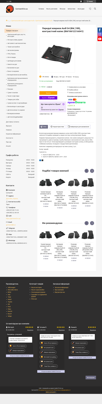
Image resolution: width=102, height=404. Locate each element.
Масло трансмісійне (37, 290)
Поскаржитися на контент (46, 390)
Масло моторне (36, 287)
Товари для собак (13, 99)
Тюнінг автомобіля (13, 47)
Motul (9, 299)
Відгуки (9, 126)
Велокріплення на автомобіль (17, 75)
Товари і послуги (12, 30)
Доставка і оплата (12, 122)
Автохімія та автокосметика (16, 43)
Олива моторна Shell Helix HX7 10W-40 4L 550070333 (82, 336)
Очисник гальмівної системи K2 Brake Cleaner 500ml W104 (18, 339)
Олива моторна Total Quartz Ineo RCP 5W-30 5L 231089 (50, 336)
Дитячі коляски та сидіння (16, 110)
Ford (9, 306)
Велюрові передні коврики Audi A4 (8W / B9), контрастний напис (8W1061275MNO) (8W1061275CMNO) (59, 198)
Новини (9, 130)
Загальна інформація (61, 287)
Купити (48, 93)
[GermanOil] (10, 9)
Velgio (10, 316)
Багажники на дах (13, 68)
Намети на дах (12, 64)
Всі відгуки (90, 377)
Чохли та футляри (13, 96)
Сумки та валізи (12, 92)
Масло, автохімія (51, 9)
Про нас (8, 142)
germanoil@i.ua (11, 225)
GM (9, 304)
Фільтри (62, 9)
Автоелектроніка (13, 50)
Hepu (9, 309)
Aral (9, 294)
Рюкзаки (10, 89)
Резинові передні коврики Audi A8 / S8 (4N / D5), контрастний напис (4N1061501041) (73, 197)
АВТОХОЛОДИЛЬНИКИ (15, 117)
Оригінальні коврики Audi (43, 20)
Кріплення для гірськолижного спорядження (17, 79)
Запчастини (71, 9)
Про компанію (59, 290)
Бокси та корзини (13, 71)
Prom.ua (60, 388)
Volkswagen (11, 287)
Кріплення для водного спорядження (15, 84)
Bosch (10, 314)
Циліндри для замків (14, 61)
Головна (41, 9)
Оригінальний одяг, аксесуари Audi (22, 20)
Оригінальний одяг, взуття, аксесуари (16, 35)
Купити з (45, 98)
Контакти (9, 138)
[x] (42, 160)
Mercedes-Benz (13, 290)
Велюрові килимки (13, 113)
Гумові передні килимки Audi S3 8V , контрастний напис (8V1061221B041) (45, 196)
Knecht (10, 311)
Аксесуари (81, 9)
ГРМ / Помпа (11, 54)
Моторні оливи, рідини (14, 40)
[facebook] (40, 160)
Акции (8, 146)
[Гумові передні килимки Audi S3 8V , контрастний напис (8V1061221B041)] (45, 182)
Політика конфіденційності (63, 390)
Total (9, 297)
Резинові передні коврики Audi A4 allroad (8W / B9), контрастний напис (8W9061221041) (87, 197)
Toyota (10, 302)
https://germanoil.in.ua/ (13, 218)
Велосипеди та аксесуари (15, 106)
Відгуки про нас (60, 292)
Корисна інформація (13, 134)
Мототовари (11, 57)
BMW (9, 292)
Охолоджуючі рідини (38, 292)
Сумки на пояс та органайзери (17, 103)
